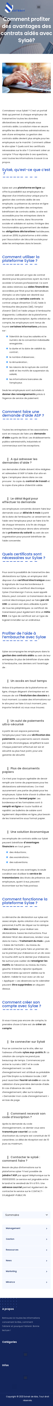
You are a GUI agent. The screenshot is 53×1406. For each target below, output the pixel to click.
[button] (38, 7)
